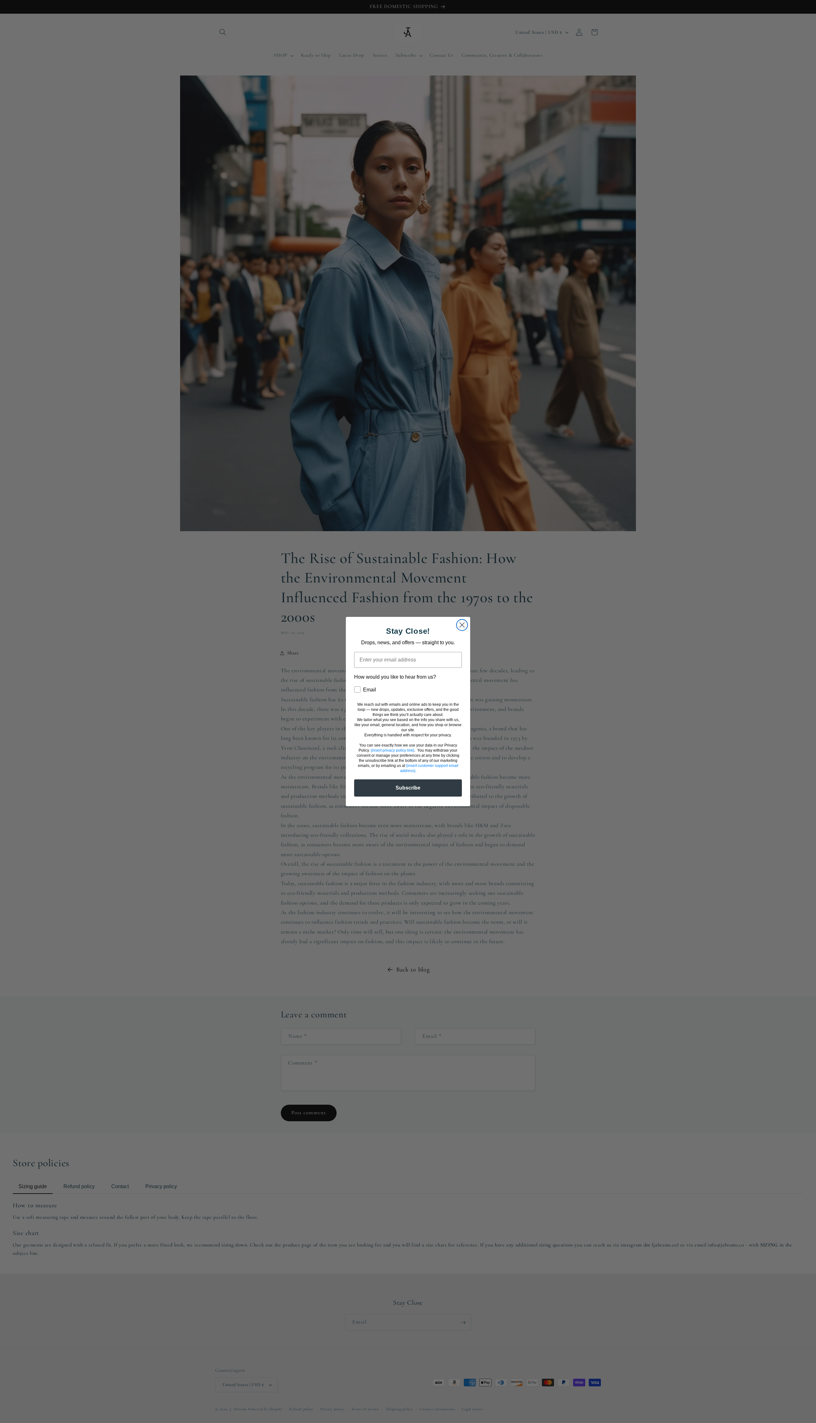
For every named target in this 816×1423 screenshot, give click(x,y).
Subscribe (408, 788)
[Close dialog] (462, 625)
